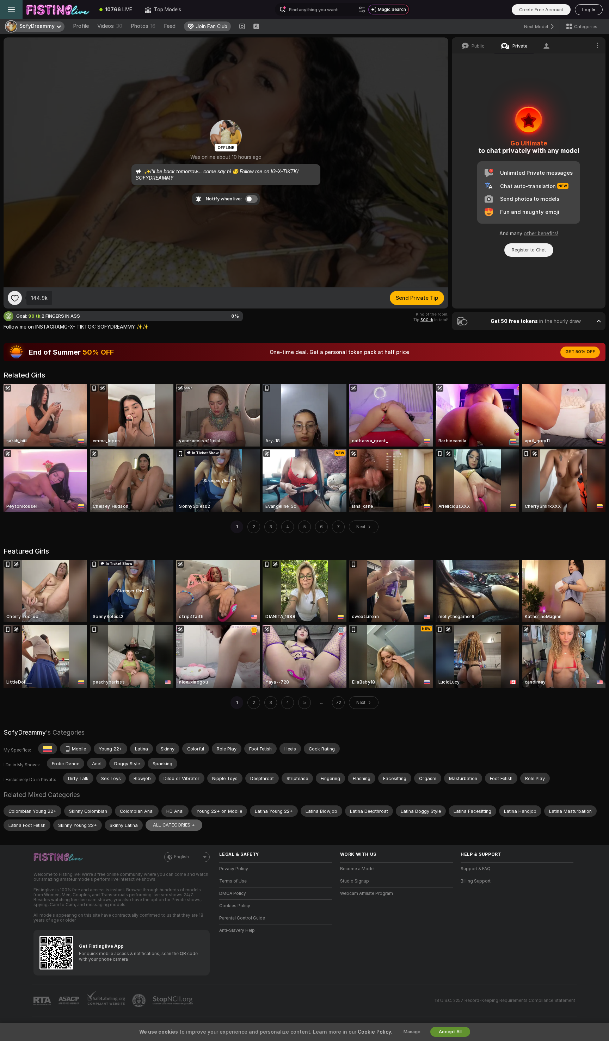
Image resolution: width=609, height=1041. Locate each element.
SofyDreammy (25, 732)
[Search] (362, 9)
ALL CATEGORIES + (174, 825)
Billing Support (476, 881)
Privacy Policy (233, 868)
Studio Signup (354, 881)
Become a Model (357, 868)
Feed (170, 26)
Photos (143, 26)
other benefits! (541, 233)
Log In (588, 9)
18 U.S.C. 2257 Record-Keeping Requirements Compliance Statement (505, 1000)
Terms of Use (233, 881)
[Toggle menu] (11, 9)
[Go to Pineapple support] (139, 1000)
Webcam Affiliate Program (366, 893)
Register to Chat (529, 250)
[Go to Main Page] (58, 9)
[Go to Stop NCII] (173, 1000)
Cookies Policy (234, 905)
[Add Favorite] (15, 298)
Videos (109, 26)
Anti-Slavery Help (237, 930)
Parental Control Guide (242, 918)
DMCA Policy (232, 893)
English (181, 856)
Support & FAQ (476, 868)
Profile (81, 26)
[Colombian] (47, 748)
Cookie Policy (374, 1032)
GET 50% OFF (580, 351)
